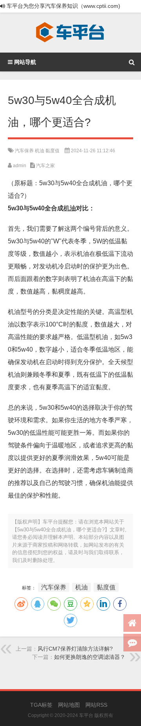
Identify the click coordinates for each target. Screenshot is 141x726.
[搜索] (131, 62)
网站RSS (96, 705)
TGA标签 (41, 705)
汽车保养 (24, 150)
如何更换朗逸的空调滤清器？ (89, 657)
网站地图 (69, 705)
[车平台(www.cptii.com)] (70, 32)
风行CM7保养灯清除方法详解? (75, 649)
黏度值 (52, 150)
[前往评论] (132, 642)
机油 (39, 150)
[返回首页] (132, 623)
